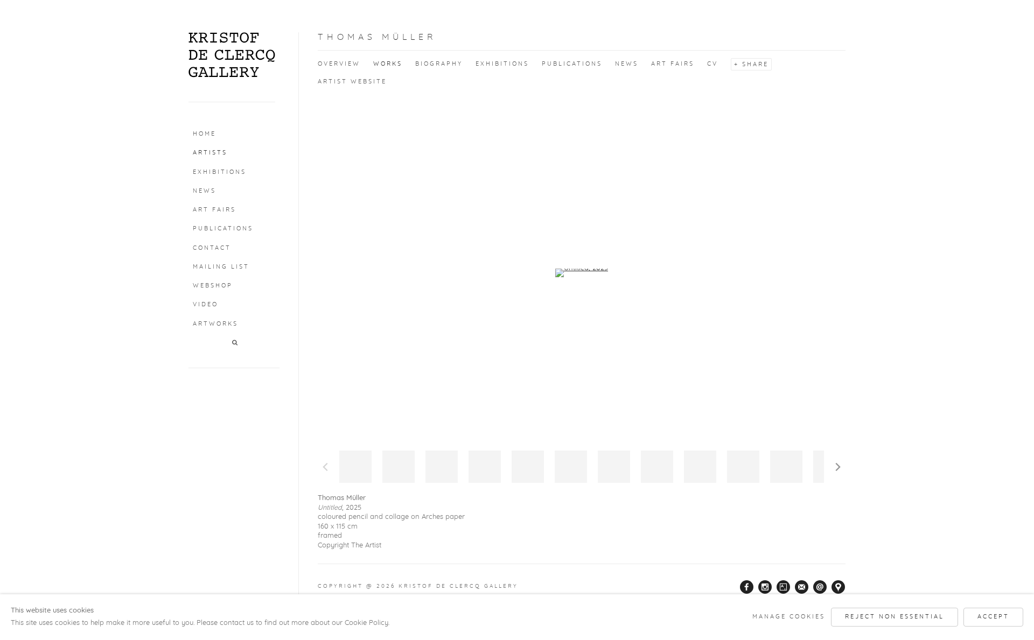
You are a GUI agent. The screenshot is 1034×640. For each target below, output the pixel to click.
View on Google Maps (839, 587)
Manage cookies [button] (788, 617)
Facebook (747, 587)
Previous (325, 466)
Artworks (215, 324)
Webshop (213, 286)
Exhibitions (219, 172)
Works (387, 64)
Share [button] (755, 64)
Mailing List (221, 267)
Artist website (352, 82)
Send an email (820, 587)
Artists (210, 153)
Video (205, 304)
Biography (439, 64)
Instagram (765, 587)
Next (838, 466)
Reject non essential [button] (894, 617)
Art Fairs (214, 210)
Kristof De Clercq (231, 55)
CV (712, 64)
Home (204, 134)
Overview (339, 64)
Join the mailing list (802, 587)
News (204, 191)
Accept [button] (993, 617)
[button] (235, 343)
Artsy (784, 587)
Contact (212, 248)
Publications (223, 228)
